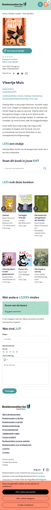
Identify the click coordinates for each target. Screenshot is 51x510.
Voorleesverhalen (9, 95)
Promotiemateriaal (10, 429)
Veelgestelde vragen (11, 433)
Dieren (20, 95)
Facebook (14, 73)
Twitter (18, 73)
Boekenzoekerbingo (11, 426)
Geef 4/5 (10, 57)
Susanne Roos (8, 89)
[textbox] (25, 373)
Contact (5, 452)
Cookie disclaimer (9, 462)
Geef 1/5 (3, 57)
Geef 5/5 (12, 57)
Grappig (27, 95)
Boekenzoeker (14, 4)
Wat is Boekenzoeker (11, 414)
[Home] (16, 406)
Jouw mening (7, 355)
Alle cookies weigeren (25, 498)
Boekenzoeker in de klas (12, 418)
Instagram (46, 469)
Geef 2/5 (6, 57)
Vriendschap (37, 95)
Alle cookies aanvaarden (25, 492)
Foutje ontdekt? (9, 437)
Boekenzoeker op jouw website (16, 441)
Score (4, 349)
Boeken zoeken (40, 4)
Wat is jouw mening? (10, 62)
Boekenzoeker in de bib (12, 422)
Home (4, 13)
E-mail (26, 73)
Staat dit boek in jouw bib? (45, 168)
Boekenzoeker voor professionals (16, 445)
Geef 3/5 (8, 57)
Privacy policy (8, 459)
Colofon (6, 448)
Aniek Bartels (8, 91)
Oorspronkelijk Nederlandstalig (15, 98)
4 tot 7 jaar (33, 98)
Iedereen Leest (36, 473)
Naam (4, 334)
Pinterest (22, 73)
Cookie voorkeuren (25, 505)
